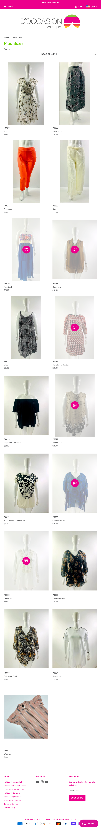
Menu (10, 7)
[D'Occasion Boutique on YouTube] (46, 782)
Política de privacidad (13, 782)
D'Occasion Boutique (49, 819)
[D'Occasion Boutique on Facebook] (37, 782)
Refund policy (9, 808)
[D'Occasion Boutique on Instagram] (42, 782)
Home (6, 37)
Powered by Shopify (67, 819)
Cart (80, 7)
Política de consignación (14, 800)
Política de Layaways (12, 793)
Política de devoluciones (14, 789)
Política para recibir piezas (15, 786)
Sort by (7, 49)
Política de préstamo (12, 797)
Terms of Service (11, 804)
